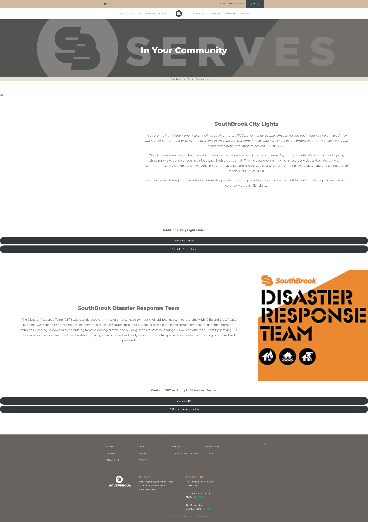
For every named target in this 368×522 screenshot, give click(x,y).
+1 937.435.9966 (146, 489)
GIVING (254, 3)
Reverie (245, 13)
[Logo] (179, 13)
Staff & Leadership (185, 453)
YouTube (200, 497)
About (122, 13)
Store (143, 460)
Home (162, 79)
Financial (113, 460)
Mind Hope (214, 13)
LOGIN (221, 3)
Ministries (212, 446)
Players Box (230, 13)
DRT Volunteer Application (184, 409)
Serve (143, 453)
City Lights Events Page (184, 249)
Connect (148, 13)
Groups (111, 453)
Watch (134, 13)
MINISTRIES (235, 3)
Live (141, 446)
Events (162, 13)
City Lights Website (184, 240)
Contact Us (213, 453)
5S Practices (197, 13)
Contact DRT (184, 401)
